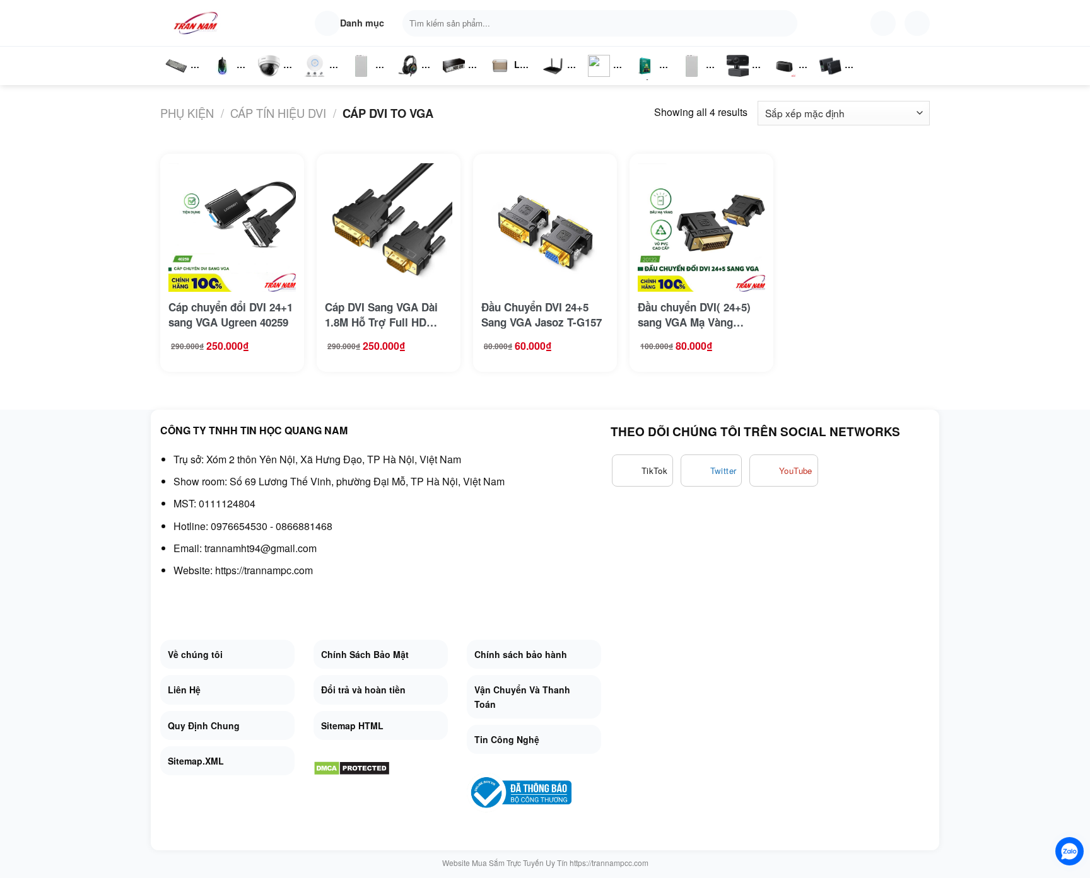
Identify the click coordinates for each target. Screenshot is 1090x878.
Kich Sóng (599, 79)
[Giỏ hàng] (917, 23)
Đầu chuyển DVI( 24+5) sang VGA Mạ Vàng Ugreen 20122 (694, 314)
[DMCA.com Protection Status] (352, 767)
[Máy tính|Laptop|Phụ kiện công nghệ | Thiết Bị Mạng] (198, 23)
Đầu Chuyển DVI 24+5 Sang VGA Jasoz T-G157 (541, 314)
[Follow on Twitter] (711, 470)
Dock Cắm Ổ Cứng (787, 79)
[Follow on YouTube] (783, 470)
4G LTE (557, 79)
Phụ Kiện (360, 79)
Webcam (745, 79)
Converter (840, 79)
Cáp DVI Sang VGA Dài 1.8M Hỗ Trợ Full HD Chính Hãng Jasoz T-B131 (381, 314)
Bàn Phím (176, 79)
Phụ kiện (187, 113)
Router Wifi (318, 79)
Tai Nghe (407, 79)
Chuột (224, 79)
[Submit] (785, 23)
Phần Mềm (645, 79)
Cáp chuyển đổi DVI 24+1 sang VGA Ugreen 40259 (230, 314)
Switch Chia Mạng (457, 79)
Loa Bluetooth (510, 69)
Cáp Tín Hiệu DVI (278, 113)
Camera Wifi (274, 79)
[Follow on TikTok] (642, 470)
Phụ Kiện (690, 79)
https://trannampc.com (264, 570)
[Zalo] (1069, 851)
